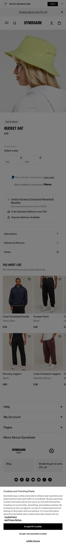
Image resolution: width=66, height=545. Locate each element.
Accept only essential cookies (33, 533)
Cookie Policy (10, 517)
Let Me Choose (33, 541)
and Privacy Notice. (13, 520)
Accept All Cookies (33, 526)
